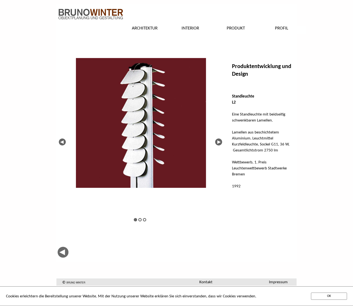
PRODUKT (236, 28)
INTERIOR (190, 28)
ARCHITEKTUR (145, 28)
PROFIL (281, 28)
